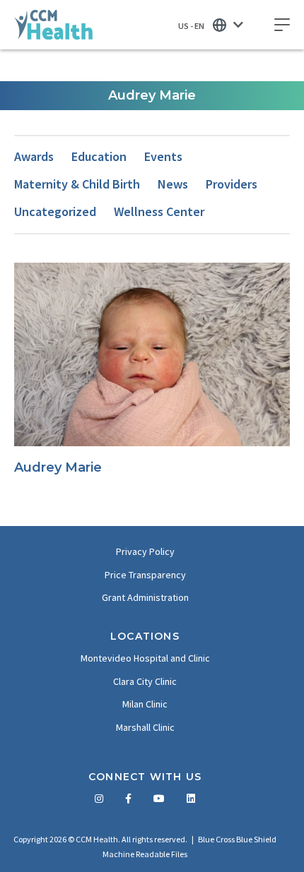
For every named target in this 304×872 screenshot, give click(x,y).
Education (99, 156)
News (173, 184)
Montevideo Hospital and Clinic (145, 658)
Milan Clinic (145, 704)
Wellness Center (159, 211)
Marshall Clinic (145, 727)
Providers (231, 184)
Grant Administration (145, 597)
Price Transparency (145, 574)
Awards (34, 156)
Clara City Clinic (145, 681)
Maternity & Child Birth (77, 184)
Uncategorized (55, 211)
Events (163, 156)
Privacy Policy (145, 551)
